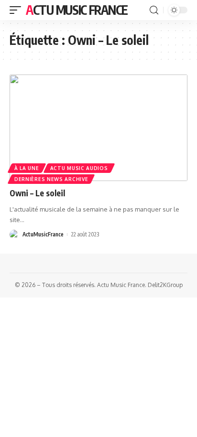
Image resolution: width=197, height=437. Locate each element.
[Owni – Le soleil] (98, 128)
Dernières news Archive (51, 179)
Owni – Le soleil (37, 193)
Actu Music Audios (79, 168)
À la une (26, 168)
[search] (154, 10)
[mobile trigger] (18, 10)
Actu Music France (77, 10)
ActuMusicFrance (43, 234)
